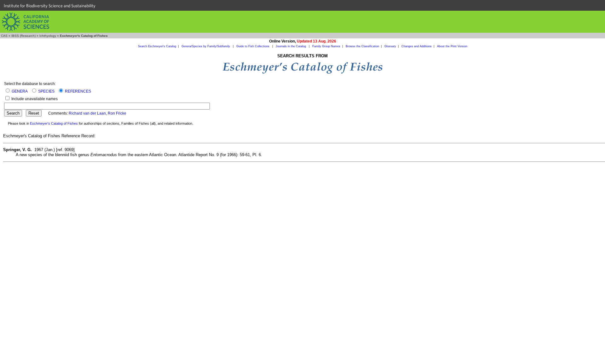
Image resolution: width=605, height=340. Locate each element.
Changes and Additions (416, 46)
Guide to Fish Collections (253, 46)
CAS (4, 35)
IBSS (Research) (23, 35)
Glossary (390, 46)
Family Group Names (326, 46)
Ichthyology (47, 35)
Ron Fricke (117, 113)
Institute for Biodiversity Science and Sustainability (49, 5)
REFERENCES (78, 91)
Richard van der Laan (87, 113)
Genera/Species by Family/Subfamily (206, 46)
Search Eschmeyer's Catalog (157, 46)
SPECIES (46, 91)
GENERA (20, 91)
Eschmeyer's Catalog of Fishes (54, 123)
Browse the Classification (362, 46)
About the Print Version (452, 46)
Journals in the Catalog (291, 46)
